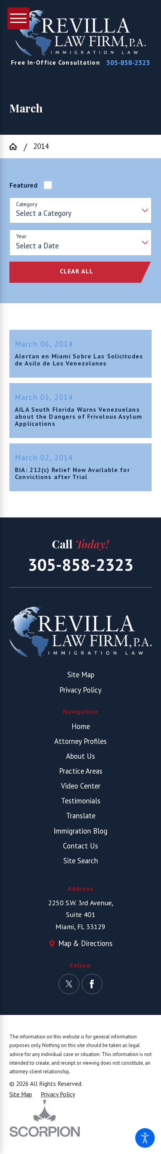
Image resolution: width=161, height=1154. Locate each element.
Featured (23, 185)
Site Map (80, 674)
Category (27, 204)
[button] (145, 1138)
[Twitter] (69, 984)
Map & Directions (85, 943)
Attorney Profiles (80, 741)
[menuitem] (80, 726)
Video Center (80, 785)
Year (21, 236)
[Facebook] (92, 984)
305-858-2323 (128, 63)
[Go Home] (16, 146)
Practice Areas (80, 771)
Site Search (80, 860)
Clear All (76, 271)
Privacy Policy (80, 690)
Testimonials (80, 800)
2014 (41, 146)
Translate (80, 815)
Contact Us (80, 845)
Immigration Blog (80, 831)
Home (81, 726)
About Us (80, 756)
